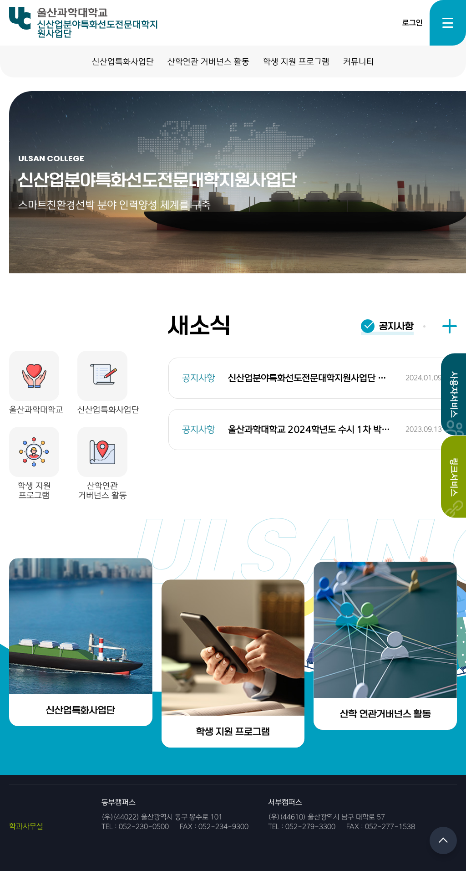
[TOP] (443, 840)
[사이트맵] (448, 23)
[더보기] (449, 326)
